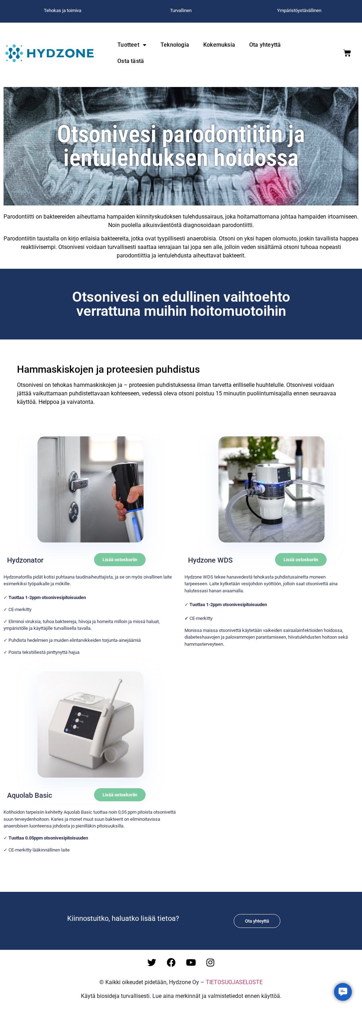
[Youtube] (191, 962)
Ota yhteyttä (265, 44)
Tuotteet (128, 44)
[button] (120, 559)
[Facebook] (171, 962)
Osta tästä (130, 61)
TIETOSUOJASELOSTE (234, 982)
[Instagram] (210, 962)
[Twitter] (152, 962)
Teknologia (174, 44)
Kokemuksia (219, 44)
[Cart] (347, 53)
